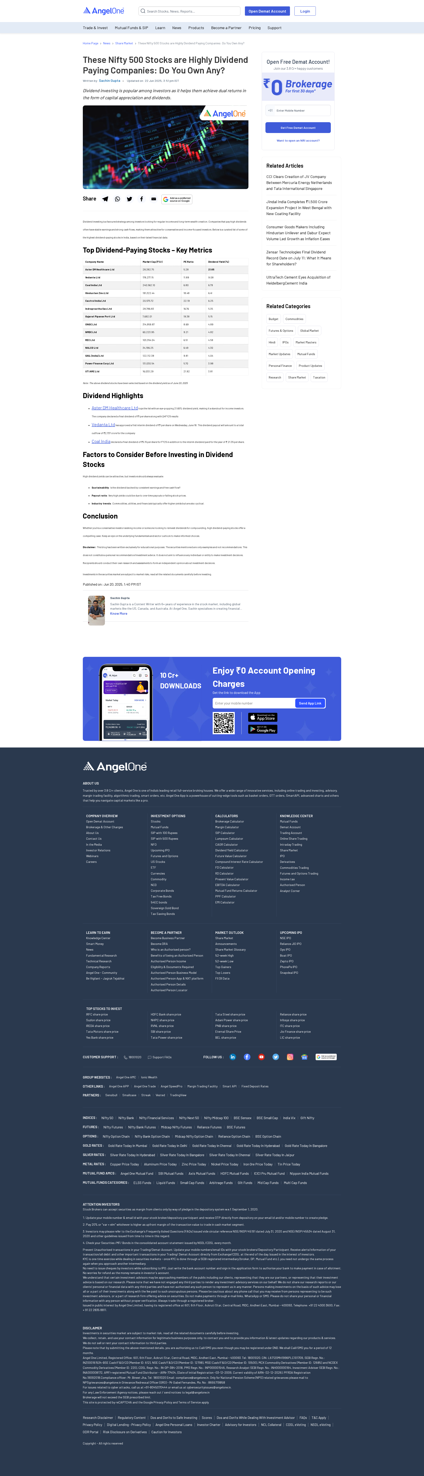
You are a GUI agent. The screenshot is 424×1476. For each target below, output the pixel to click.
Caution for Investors (166, 1432)
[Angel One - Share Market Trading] (104, 11)
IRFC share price (97, 1014)
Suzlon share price (98, 1020)
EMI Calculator (225, 902)
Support (275, 27)
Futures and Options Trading (299, 873)
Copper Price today (124, 1164)
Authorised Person (292, 885)
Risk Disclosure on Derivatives (125, 1432)
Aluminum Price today (160, 1164)
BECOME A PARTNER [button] (166, 933)
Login (305, 11)
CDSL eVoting (296, 1425)
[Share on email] (153, 199)
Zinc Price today (194, 1164)
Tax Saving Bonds (163, 914)
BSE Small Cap (267, 1118)
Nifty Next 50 (189, 1118)
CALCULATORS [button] (226, 816)
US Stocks (158, 861)
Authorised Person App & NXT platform (177, 978)
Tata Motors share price (102, 1031)
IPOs (285, 342)
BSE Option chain (268, 1136)
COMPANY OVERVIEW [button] (102, 816)
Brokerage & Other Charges (104, 827)
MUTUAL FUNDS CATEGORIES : (106, 1182)
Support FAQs (162, 1057)
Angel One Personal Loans (173, 1425)
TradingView (178, 1095)
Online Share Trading (293, 838)
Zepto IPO (286, 961)
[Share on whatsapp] (117, 199)
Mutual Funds (306, 354)
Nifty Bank (126, 1118)
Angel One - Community (101, 972)
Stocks (156, 821)
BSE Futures (236, 1127)
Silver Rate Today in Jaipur (275, 1155)
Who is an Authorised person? (171, 949)
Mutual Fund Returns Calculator (236, 890)
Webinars (92, 856)
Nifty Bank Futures (142, 1127)
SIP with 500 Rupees (164, 838)
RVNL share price (162, 1026)
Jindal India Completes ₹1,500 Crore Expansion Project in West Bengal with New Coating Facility (298, 207)
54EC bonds (159, 902)
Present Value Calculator (231, 879)
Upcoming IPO (160, 850)
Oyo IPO (285, 949)
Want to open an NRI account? (298, 140)
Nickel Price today (224, 1164)
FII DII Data (222, 978)
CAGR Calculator (226, 844)
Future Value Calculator (231, 856)
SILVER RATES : (94, 1155)
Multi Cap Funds (295, 1182)
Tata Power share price (166, 1037)
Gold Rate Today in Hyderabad (258, 1145)
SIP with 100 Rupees (164, 833)
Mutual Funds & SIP (131, 27)
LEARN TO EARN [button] (98, 933)
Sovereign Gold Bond (165, 908)
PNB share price (226, 1026)
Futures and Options (164, 856)
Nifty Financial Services (156, 1118)
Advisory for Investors (240, 1425)
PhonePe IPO (288, 967)
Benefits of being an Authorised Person (177, 955)
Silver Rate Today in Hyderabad (132, 1155)
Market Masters (306, 342)
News (176, 27)
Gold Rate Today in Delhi (169, 1145)
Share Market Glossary (230, 949)
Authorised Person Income (168, 961)
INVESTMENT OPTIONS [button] (168, 816)
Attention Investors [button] (101, 1204)
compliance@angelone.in (192, 1377)
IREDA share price (98, 1026)
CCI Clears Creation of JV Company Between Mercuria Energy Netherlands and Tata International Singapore (299, 182)
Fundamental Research (101, 955)
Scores (207, 1418)
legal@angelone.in (198, 1392)
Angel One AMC (126, 1077)
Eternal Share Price (228, 1031)
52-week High (224, 955)
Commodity (158, 879)
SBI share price (161, 1031)
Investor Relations (98, 850)
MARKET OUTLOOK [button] (229, 933)
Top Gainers (223, 967)
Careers (91, 861)
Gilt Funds (245, 1182)
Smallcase (129, 1095)
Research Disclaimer (98, 1418)
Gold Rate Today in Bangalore (306, 1145)
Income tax (287, 879)
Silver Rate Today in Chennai (229, 1155)
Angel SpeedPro (171, 1086)
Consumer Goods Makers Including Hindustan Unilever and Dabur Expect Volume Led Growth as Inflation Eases (298, 232)
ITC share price (290, 1026)
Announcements (226, 944)
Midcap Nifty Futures (176, 1127)
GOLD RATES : (93, 1145)
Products (196, 27)
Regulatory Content (132, 1418)
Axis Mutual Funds (202, 1173)
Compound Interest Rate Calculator (239, 861)
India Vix (289, 1118)
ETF (153, 867)
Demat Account (290, 827)
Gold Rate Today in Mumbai (127, 1145)
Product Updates (310, 365)
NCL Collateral (271, 1425)
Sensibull (111, 1095)
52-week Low (224, 961)
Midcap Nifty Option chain (194, 1136)
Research (275, 377)
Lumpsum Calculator (229, 838)
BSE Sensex (243, 1118)
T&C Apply (319, 1418)
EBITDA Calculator (227, 885)
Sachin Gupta (109, 80)
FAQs (303, 1418)
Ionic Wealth (149, 1077)
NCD (154, 885)
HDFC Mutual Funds (234, 1173)
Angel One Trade (145, 1086)
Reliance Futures (209, 1127)
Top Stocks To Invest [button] (104, 1009)
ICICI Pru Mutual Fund (269, 1173)
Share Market (297, 377)
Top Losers (222, 972)
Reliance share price (293, 1014)
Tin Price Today (289, 1164)
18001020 (135, 1057)
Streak (146, 1095)
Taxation (319, 377)
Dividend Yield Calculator (231, 850)
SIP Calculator (225, 833)
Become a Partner (226, 27)
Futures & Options (281, 330)
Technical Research (99, 961)
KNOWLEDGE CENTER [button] (296, 816)
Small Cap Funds (192, 1182)
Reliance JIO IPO (290, 944)
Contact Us (94, 838)
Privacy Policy (162, 1402)
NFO (154, 844)
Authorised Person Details (168, 984)
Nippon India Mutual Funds (309, 1173)
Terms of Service (189, 1402)
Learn (160, 27)
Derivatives (287, 861)
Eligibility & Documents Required (172, 967)
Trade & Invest (95, 27)
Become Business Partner (168, 938)
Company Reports (98, 967)
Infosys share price (292, 1020)
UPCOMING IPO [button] (291, 933)
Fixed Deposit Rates (255, 1086)
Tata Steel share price (230, 1014)
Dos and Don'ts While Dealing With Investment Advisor (256, 1418)
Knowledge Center (98, 938)
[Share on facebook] (141, 199)
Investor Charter (208, 1425)
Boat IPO (286, 955)
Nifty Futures (113, 1127)
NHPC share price (162, 1020)
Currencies (158, 873)
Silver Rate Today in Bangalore (182, 1155)
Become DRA (159, 944)
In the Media (94, 844)
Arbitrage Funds (221, 1182)
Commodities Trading (294, 867)
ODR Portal (90, 1432)
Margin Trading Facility (202, 1086)
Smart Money (95, 944)
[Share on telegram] (105, 199)
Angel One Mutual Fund (137, 1173)
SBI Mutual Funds (171, 1173)
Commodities (294, 319)
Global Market (309, 330)
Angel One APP (119, 1086)
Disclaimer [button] (92, 1328)
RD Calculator (224, 873)
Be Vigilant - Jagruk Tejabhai (105, 978)
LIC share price (290, 1037)
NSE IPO (285, 938)
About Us (92, 833)
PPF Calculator (225, 896)
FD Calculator (224, 867)
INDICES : (90, 1118)
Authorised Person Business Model (174, 972)
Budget (273, 319)
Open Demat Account (267, 11)
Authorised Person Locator (169, 990)
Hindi (272, 342)
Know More (118, 613)
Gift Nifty (307, 1118)
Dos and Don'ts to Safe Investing (173, 1418)
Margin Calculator (227, 827)
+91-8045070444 (155, 1387)
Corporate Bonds (162, 890)
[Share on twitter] (129, 199)
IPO (282, 856)
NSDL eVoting (320, 1425)
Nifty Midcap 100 (216, 1118)
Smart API (230, 1086)
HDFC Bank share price (166, 1014)
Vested (160, 1095)
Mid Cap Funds (268, 1182)
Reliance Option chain (234, 1136)
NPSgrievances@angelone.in (102, 1382)
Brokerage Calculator (229, 821)
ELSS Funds (142, 1182)
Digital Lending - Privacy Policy (129, 1425)
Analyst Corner (290, 891)
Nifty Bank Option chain (152, 1136)
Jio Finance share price (295, 1031)
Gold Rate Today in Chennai (212, 1145)
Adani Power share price (231, 1020)
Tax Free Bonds (161, 896)
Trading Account (291, 833)
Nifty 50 (107, 1118)
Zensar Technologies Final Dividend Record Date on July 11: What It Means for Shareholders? (298, 257)
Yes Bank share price (99, 1037)
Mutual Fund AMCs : (99, 1173)
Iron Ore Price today (258, 1164)
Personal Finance (280, 365)
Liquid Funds (165, 1182)
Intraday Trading (291, 844)
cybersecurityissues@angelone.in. (209, 1387)
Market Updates (279, 354)
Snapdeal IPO (289, 972)
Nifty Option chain (116, 1136)
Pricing (255, 27)
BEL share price (225, 1037)
